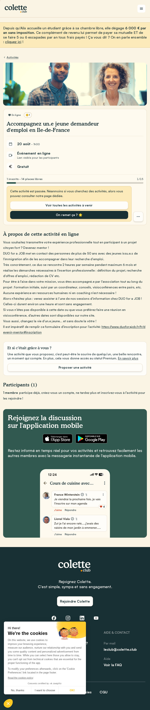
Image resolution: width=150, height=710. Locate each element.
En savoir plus (128, 358)
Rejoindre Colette (75, 601)
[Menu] (141, 9)
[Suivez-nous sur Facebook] (54, 618)
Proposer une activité (75, 367)
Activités (12, 57)
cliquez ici (13, 42)
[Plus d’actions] (138, 216)
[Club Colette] (16, 8)
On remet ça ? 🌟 (69, 215)
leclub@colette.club (120, 649)
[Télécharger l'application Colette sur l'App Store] (57, 438)
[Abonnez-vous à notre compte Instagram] (68, 618)
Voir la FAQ (113, 665)
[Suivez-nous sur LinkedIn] (82, 618)
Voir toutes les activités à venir (69, 205)
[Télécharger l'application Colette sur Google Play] (91, 438)
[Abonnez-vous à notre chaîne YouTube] (96, 618)
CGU (104, 692)
